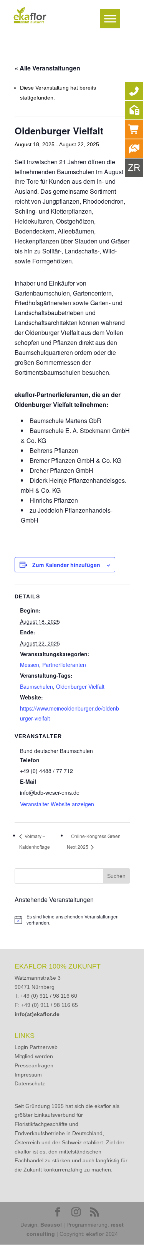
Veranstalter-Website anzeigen (57, 804)
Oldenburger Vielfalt (80, 686)
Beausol (51, 1225)
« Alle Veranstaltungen (47, 68)
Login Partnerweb (36, 1047)
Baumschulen (36, 686)
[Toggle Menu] (110, 18)
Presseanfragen (34, 1065)
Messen (29, 664)
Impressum (28, 1075)
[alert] (72, 919)
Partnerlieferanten (64, 664)
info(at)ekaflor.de (37, 1014)
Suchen (116, 876)
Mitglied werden (34, 1056)
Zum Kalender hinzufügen (66, 565)
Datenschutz (30, 1083)
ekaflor (95, 1234)
